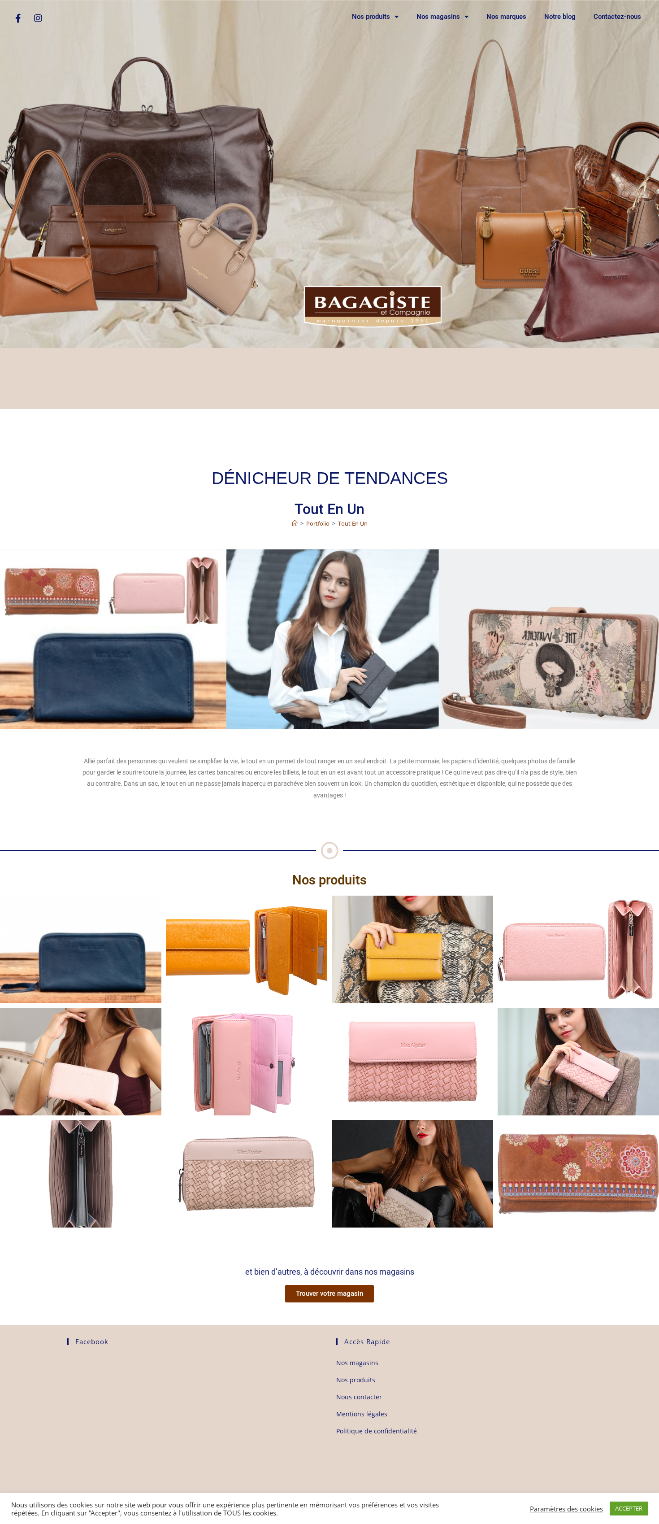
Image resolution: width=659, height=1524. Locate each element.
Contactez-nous (617, 17)
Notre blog (560, 17)
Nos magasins (438, 17)
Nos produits (371, 17)
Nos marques (506, 17)
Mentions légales (361, 1414)
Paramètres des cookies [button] (566, 1509)
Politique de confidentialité (376, 1431)
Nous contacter (359, 1397)
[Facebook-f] (18, 18)
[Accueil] (295, 523)
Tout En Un (353, 523)
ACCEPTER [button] (628, 1508)
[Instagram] (38, 18)
